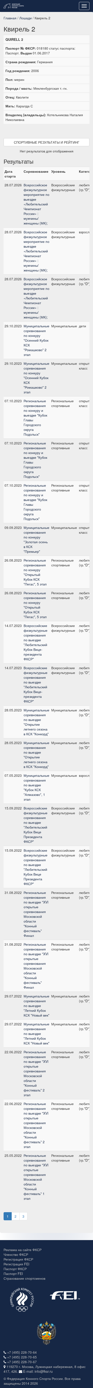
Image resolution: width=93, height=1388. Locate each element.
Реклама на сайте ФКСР (22, 1249)
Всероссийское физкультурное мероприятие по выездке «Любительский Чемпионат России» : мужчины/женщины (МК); (36, 204)
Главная (10, 18)
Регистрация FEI (16, 1264)
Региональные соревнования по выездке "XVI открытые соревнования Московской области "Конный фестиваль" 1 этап (36, 1177)
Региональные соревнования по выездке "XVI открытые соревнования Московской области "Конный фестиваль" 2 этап (36, 1073)
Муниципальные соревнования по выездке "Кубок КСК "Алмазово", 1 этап (36, 787)
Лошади (25, 18)
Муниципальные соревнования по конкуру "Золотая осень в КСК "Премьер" (36, 539)
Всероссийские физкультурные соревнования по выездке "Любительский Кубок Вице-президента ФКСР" (35, 642)
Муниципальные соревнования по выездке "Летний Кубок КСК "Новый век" (36, 1006)
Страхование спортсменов (24, 1278)
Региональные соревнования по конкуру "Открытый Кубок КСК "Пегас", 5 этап (35, 572)
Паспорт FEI (13, 1273)
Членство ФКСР (16, 1254)
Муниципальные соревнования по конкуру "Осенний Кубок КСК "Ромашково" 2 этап (36, 340)
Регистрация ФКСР (18, 1259)
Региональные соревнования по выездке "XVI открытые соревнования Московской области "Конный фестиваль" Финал (36, 914)
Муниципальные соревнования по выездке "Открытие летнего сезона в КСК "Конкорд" (36, 722)
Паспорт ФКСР (15, 1268)
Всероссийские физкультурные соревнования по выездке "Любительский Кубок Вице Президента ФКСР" (35, 825)
